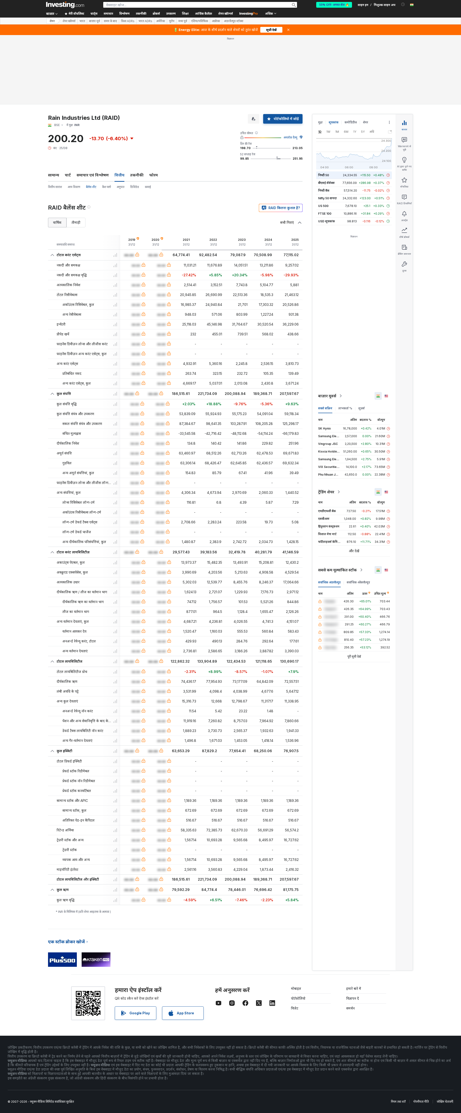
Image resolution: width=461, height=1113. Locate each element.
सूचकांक (334, 122)
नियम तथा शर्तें (398, 1101)
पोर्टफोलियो (298, 998)
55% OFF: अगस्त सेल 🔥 (334, 5)
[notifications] (403, 4)
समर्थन (350, 1008)
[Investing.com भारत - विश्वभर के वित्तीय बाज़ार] (65, 4)
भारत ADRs (145, 21)
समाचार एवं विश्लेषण (93, 175)
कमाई (148, 187)
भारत (82, 21)
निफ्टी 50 (323, 175)
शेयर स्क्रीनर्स (225, 14)
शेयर (52, 21)
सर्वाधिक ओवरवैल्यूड (358, 582)
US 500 (323, 206)
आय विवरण (74, 187)
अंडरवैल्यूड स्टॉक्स (233, 21)
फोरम (153, 175)
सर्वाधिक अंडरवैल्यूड (329, 582)
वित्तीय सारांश (55, 187)
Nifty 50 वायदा (327, 198)
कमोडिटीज (351, 122)
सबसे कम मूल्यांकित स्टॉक (337, 570)
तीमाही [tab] (76, 222)
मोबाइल (296, 988)
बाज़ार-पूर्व (94, 21)
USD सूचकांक (326, 221)
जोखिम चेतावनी (445, 1101)
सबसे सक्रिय (325, 408)
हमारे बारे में (353, 988)
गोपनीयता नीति (421, 1101)
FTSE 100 (324, 213)
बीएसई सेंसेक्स (326, 183)
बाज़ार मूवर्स (327, 395)
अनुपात (120, 187)
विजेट (294, 1008)
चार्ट (68, 175)
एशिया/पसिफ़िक (199, 21)
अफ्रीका (216, 21)
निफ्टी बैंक (323, 190)
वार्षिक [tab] (57, 222)
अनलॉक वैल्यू (290, 137)
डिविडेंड (134, 187)
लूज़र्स (361, 408)
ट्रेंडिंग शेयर (326, 492)
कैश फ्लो (106, 187)
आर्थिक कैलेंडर (203, 14)
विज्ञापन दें (352, 998)
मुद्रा (320, 122)
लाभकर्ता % (345, 408)
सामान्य (53, 175)
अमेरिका (160, 21)
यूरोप (171, 21)
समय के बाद (110, 21)
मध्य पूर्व (182, 21)
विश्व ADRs (127, 21)
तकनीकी (137, 175)
